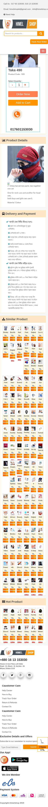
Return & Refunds (9, 702)
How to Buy (7, 694)
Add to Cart (23, 102)
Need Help (10, 14)
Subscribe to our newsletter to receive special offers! (22, 741)
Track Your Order (39, 42)
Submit (33, 747)
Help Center (7, 690)
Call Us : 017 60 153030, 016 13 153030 (21, 4)
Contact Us (6, 706)
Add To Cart (7, 339)
